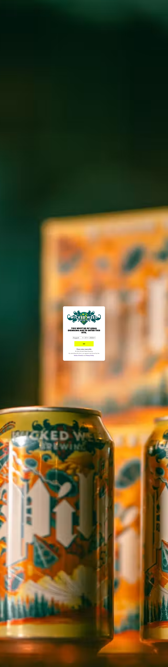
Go (84, 344)
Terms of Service (78, 355)
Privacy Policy (90, 355)
